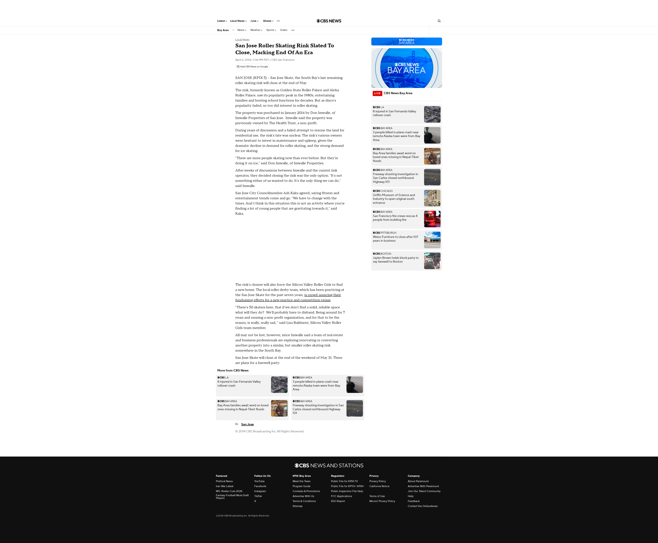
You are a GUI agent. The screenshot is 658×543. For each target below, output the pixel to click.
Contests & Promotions (306, 491)
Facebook (260, 486)
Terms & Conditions (304, 501)
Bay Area (223, 30)
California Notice (379, 486)
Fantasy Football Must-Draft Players (232, 496)
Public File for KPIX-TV (344, 481)
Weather (255, 30)
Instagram (260, 491)
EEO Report (338, 501)
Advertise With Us (303, 496)
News (241, 30)
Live (254, 21)
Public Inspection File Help (347, 491)
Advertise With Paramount (423, 486)
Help (410, 496)
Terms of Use (377, 496)
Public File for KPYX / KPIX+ (347, 486)
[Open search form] (439, 20)
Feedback (414, 501)
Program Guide (301, 486)
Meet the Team (301, 481)
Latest (221, 21)
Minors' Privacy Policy (382, 501)
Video (283, 30)
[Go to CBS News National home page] (329, 21)
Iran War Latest (224, 486)
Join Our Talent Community (424, 491)
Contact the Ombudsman (423, 506)
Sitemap (297, 506)
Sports (270, 30)
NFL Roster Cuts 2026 (229, 491)
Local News (237, 21)
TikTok (258, 496)
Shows (267, 21)
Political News (224, 481)
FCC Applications (341, 496)
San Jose (247, 424)
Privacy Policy (377, 481)
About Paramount (418, 481)
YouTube (259, 481)
